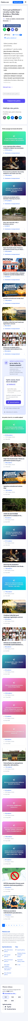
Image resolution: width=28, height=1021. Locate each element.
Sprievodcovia (7, 947)
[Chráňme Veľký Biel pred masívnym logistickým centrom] (14, 319)
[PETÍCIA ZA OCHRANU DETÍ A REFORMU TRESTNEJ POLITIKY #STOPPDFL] (14, 193)
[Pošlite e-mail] (12, 29)
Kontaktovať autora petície (12, 93)
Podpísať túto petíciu (14, 101)
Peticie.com (5, 2)
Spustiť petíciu (18, 2)
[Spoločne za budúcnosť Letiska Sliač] (14, 294)
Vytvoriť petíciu (14, 402)
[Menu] (25, 2)
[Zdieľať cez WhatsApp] (4, 29)
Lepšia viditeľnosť (11, 38)
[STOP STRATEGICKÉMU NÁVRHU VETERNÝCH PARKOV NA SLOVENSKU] (14, 143)
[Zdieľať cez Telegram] (20, 117)
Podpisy (17, 35)
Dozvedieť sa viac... (10, 993)
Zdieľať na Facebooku (13, 26)
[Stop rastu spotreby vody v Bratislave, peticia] (14, 219)
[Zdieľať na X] (8, 29)
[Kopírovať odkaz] (16, 29)
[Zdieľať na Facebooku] (12, 117)
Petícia (8, 35)
